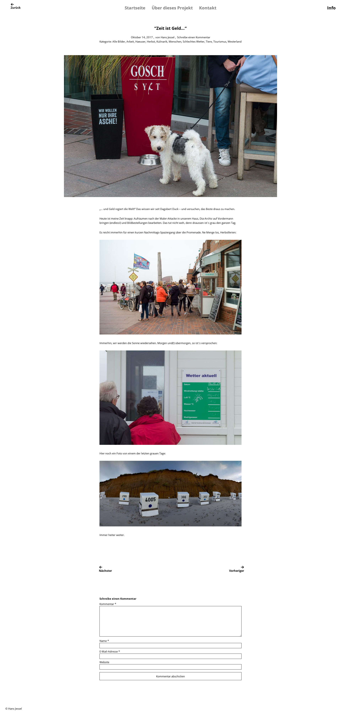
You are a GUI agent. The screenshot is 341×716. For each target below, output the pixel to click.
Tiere (209, 41)
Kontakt (207, 8)
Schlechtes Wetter (193, 41)
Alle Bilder (118, 41)
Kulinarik (161, 41)
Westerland (235, 41)
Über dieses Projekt (172, 8)
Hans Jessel (167, 37)
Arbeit (130, 41)
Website (104, 662)
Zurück (16, 8)
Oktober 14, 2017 (142, 37)
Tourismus (219, 41)
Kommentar (107, 604)
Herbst (151, 41)
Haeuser (140, 41)
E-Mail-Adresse (109, 651)
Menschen (175, 41)
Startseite (135, 8)
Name (104, 641)
